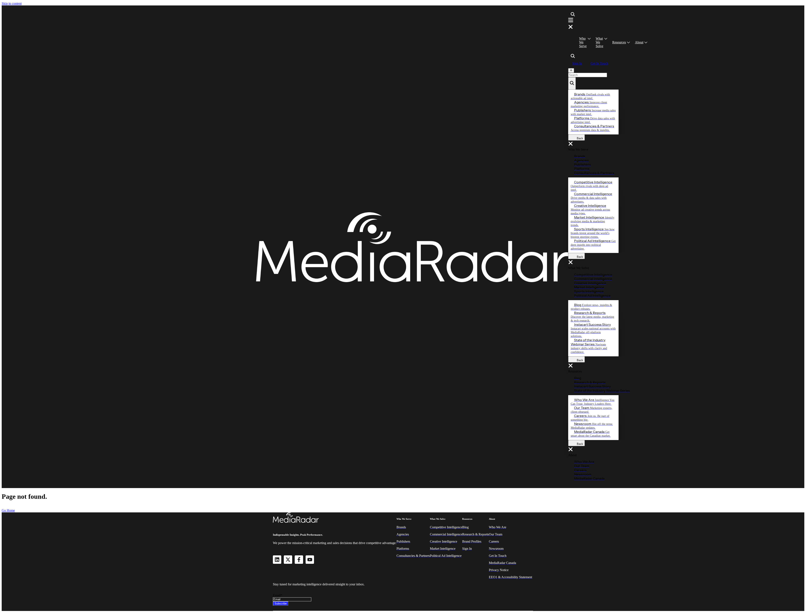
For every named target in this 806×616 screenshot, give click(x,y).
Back (578, 138)
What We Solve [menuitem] (599, 42)
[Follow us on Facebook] (299, 559)
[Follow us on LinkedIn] (277, 559)
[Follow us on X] (288, 559)
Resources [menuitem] (619, 42)
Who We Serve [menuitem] (583, 42)
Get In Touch (599, 63)
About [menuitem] (639, 42)
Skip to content (12, 3)
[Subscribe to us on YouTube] (310, 559)
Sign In (577, 63)
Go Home (8, 510)
